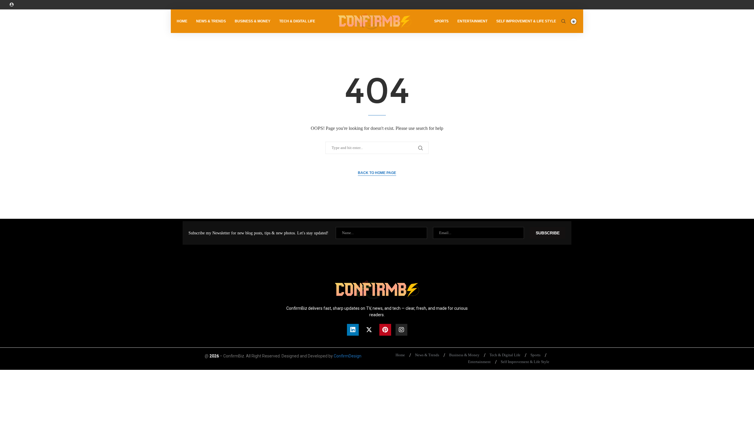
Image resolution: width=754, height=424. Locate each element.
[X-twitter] (369, 330)
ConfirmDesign (347, 356)
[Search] (563, 21)
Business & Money (252, 21)
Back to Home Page (377, 173)
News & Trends (211, 21)
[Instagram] (401, 330)
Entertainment (472, 21)
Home (182, 21)
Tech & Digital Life (297, 21)
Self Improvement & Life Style (526, 21)
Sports (441, 21)
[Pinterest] (385, 330)
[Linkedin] (353, 330)
